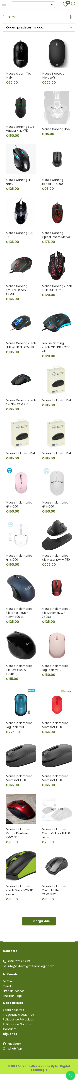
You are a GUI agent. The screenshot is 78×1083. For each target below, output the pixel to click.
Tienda (8, 986)
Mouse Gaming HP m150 (18, 182)
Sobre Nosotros (13, 1010)
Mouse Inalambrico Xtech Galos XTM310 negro (56, 833)
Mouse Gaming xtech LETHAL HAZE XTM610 (21, 345)
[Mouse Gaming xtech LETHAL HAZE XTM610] (21, 323)
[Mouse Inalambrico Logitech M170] (57, 645)
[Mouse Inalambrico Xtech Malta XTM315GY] (57, 866)
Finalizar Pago (12, 996)
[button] (39, 27)
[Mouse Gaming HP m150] (21, 159)
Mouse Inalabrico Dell (56, 400)
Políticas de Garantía (17, 1024)
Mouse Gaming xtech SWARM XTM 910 (21, 402)
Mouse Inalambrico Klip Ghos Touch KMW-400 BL (19, 613)
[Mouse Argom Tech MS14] (21, 53)
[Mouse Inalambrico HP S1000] (21, 482)
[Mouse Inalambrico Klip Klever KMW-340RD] (57, 588)
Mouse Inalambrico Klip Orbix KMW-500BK (19, 670)
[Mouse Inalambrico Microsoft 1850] (57, 702)
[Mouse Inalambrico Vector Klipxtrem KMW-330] (21, 809)
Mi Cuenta (10, 981)
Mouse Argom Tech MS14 (19, 76)
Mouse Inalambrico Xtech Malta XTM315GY (55, 890)
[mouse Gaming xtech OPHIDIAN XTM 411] (57, 323)
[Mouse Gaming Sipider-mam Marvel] (57, 212)
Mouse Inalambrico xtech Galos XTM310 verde (20, 890)
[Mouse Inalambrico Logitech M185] (21, 702)
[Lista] (72, 17)
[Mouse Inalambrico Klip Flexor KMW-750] (57, 535)
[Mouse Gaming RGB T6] (21, 212)
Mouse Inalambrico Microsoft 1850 (55, 725)
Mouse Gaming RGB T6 (19, 235)
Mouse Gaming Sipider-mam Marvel (56, 235)
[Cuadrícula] (65, 17)
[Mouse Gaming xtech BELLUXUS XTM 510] (57, 265)
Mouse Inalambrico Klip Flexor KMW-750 (56, 558)
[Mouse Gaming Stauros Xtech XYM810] (21, 265)
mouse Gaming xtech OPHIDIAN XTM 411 (56, 347)
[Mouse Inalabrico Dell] (57, 380)
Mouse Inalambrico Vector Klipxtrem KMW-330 (19, 833)
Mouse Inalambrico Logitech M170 (55, 668)
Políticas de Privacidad (18, 1019)
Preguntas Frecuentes (18, 1015)
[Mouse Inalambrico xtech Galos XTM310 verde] (21, 866)
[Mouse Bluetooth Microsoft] (57, 53)
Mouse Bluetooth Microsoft (54, 76)
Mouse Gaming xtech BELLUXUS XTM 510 (57, 288)
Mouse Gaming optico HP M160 (52, 182)
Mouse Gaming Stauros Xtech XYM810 (16, 290)
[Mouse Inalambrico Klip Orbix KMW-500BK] (21, 645)
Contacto (10, 1029)
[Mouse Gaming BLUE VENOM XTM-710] (21, 106)
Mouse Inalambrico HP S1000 (19, 505)
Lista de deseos (13, 991)
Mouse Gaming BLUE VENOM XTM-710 (20, 129)
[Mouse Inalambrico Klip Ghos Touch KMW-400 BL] (21, 588)
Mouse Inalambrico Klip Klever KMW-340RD (55, 613)
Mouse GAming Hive (56, 129)
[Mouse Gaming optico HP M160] (57, 159)
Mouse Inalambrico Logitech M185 (19, 725)
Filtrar (11, 17)
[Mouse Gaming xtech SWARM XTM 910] (21, 380)
